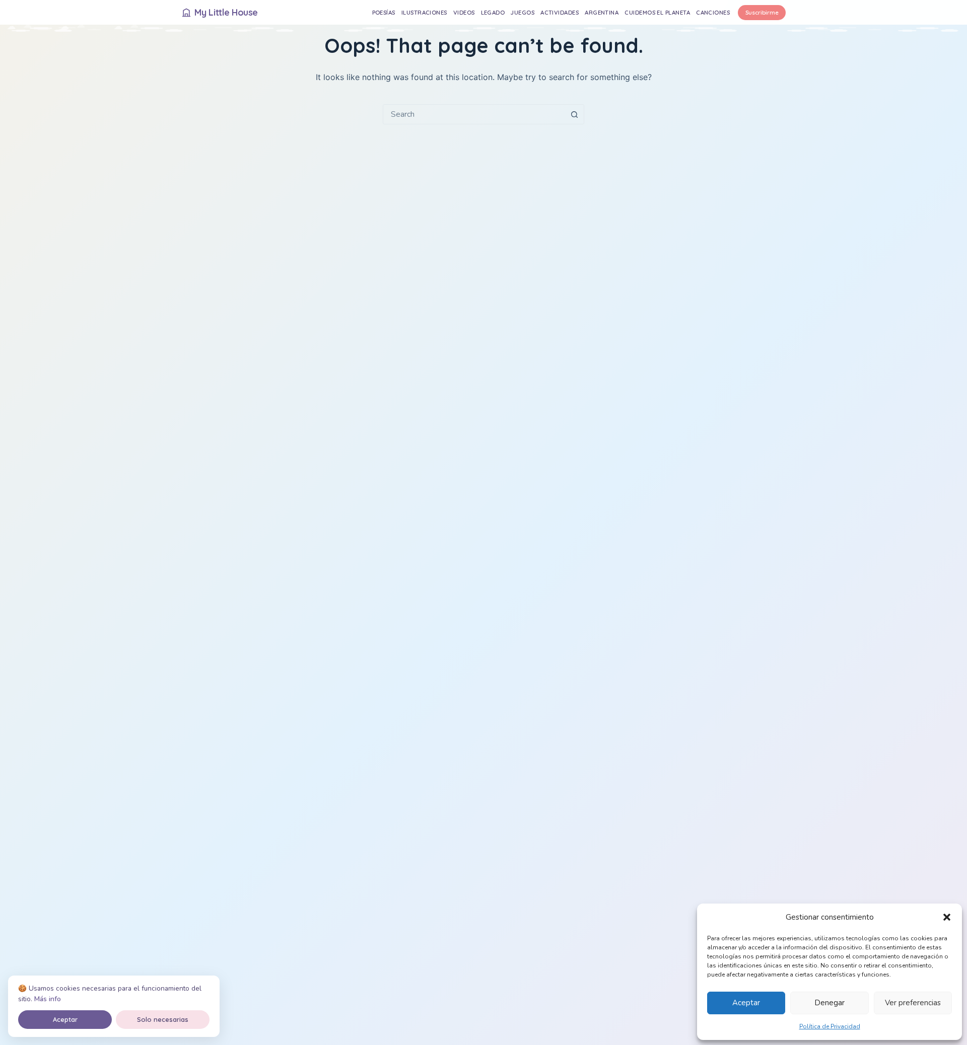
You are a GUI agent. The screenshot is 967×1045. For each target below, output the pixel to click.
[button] (947, 917)
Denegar (829, 1003)
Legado (493, 12)
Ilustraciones (424, 12)
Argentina (601, 12)
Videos (464, 12)
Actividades (559, 12)
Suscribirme (762, 12)
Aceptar (746, 1003)
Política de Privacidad (829, 1026)
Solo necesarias (162, 1019)
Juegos (522, 12)
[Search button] (574, 114)
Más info (47, 999)
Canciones (713, 12)
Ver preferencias (913, 1003)
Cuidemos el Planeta (657, 12)
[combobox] (474, 114)
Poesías (383, 12)
